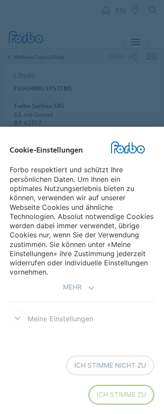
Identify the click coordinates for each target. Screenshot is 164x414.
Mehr (72, 287)
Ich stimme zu (121, 394)
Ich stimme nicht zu (110, 365)
